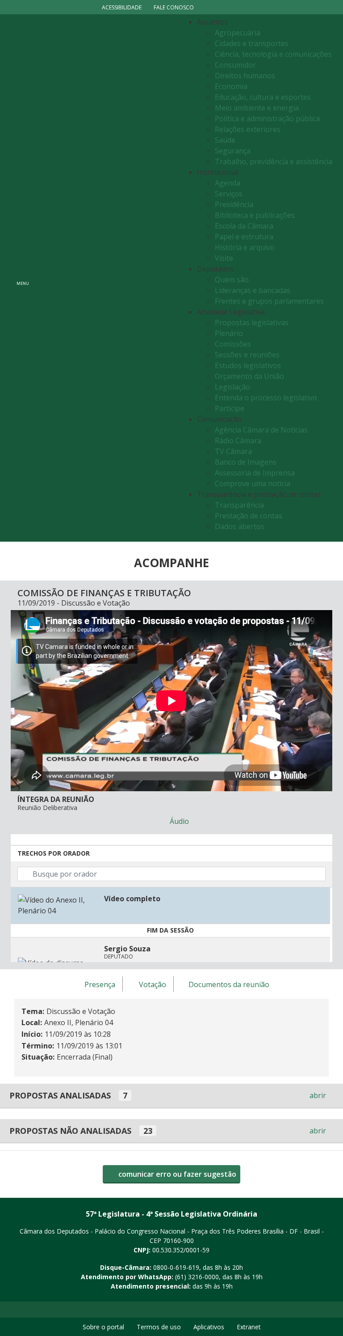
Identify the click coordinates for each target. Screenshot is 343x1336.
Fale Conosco (174, 7)
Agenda (227, 183)
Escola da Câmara (244, 226)
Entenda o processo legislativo (266, 398)
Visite (224, 258)
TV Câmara (233, 451)
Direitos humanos (245, 76)
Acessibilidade (122, 7)
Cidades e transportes (252, 43)
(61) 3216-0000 (197, 1276)
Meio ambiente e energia (257, 108)
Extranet (249, 1327)
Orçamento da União (249, 376)
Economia (231, 86)
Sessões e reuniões (247, 355)
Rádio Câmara (238, 440)
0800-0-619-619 (176, 1267)
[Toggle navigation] (107, 277)
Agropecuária (237, 33)
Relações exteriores (247, 129)
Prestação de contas (248, 516)
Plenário (229, 333)
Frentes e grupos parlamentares (269, 301)
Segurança (233, 151)
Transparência (239, 505)
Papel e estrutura (244, 237)
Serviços (229, 194)
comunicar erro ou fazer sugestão (176, 1174)
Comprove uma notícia (252, 483)
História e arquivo (245, 247)
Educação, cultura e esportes (263, 97)
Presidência (234, 204)
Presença (99, 984)
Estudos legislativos (248, 365)
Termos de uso (159, 1327)
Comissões (233, 344)
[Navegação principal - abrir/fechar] (23, 278)
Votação (152, 984)
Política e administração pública (267, 118)
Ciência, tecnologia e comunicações (273, 54)
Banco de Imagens (245, 462)
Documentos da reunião (228, 984)
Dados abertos (239, 526)
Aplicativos (208, 1327)
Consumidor (235, 65)
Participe (229, 408)
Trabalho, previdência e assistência (273, 161)
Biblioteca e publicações (255, 215)
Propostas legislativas (252, 322)
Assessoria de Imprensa (255, 473)
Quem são (232, 279)
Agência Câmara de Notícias (261, 430)
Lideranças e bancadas (252, 290)
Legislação (232, 387)
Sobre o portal (103, 1327)
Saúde (225, 140)
